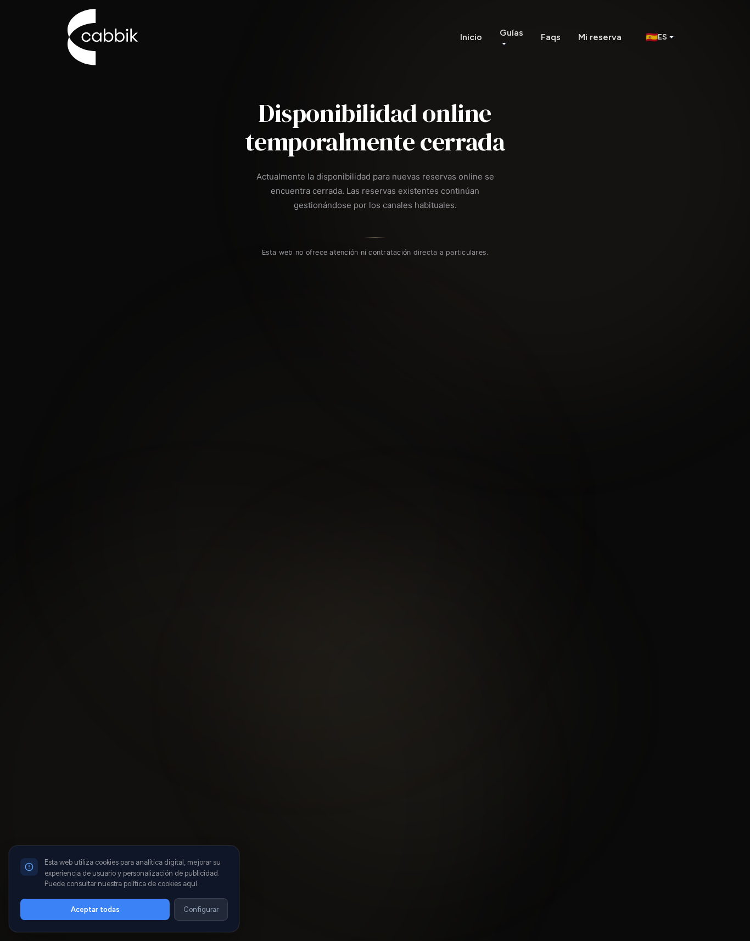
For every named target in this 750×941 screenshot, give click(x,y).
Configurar (201, 909)
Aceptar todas (95, 909)
